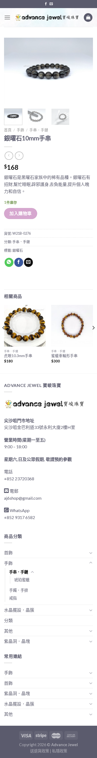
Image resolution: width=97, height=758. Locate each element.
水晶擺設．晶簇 (19, 609)
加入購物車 (20, 213)
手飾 (20, 130)
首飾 (8, 552)
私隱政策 (59, 751)
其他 (8, 630)
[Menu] (7, 17)
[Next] (84, 71)
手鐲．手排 (18, 590)
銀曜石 (17, 250)
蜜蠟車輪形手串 (64, 356)
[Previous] (13, 71)
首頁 (8, 130)
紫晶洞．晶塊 (17, 641)
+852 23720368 (19, 478)
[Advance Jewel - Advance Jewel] (47, 17)
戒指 (13, 598)
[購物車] (88, 17)
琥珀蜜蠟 (21, 579)
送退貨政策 (39, 751)
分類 (8, 620)
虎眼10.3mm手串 (18, 356)
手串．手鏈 (38, 130)
